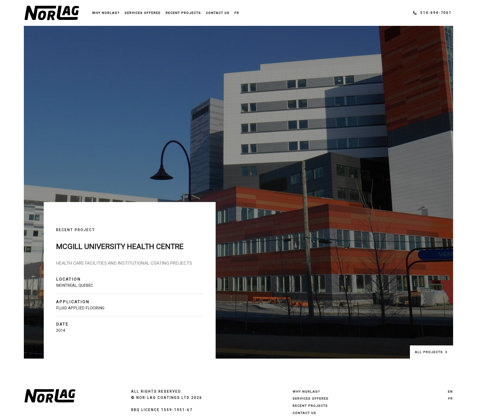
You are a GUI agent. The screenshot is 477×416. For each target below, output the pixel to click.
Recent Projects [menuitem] (183, 12)
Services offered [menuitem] (143, 12)
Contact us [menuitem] (218, 12)
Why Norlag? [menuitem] (106, 12)
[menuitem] (237, 13)
